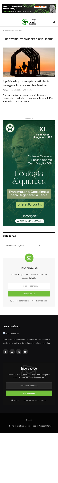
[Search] (53, 22)
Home (11, 426)
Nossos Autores (45, 426)
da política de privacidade (37, 301)
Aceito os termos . (30, 301)
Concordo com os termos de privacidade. (30, 400)
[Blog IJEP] (29, 22)
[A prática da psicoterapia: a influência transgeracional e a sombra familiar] (29, 62)
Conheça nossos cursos (26, 426)
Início (5, 30)
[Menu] (4, 22)
